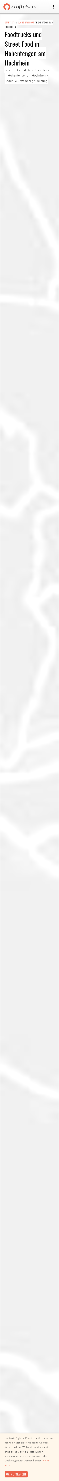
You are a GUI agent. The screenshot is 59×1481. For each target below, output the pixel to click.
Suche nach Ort (26, 22)
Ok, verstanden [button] (16, 1474)
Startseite (10, 22)
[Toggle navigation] (53, 7)
